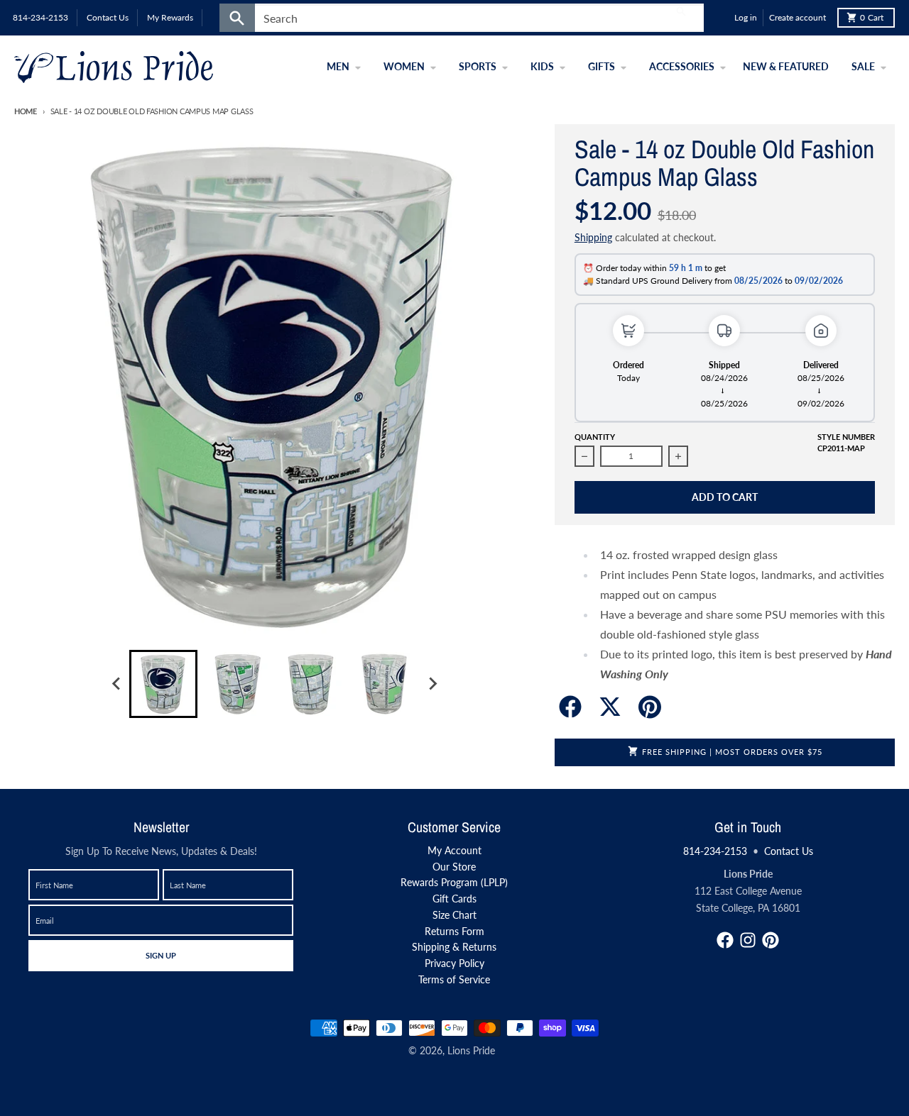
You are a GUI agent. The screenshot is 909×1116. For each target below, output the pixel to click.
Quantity (595, 436)
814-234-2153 (715, 851)
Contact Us (788, 851)
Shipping (593, 237)
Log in (745, 17)
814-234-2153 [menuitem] (40, 17)
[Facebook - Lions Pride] (725, 940)
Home (25, 111)
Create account (797, 17)
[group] (163, 684)
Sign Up (160, 955)
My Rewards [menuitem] (170, 17)
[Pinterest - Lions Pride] (770, 940)
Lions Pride (471, 1050)
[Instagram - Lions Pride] (747, 940)
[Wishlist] (720, 17)
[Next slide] (432, 684)
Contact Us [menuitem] (108, 17)
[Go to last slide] (116, 684)
